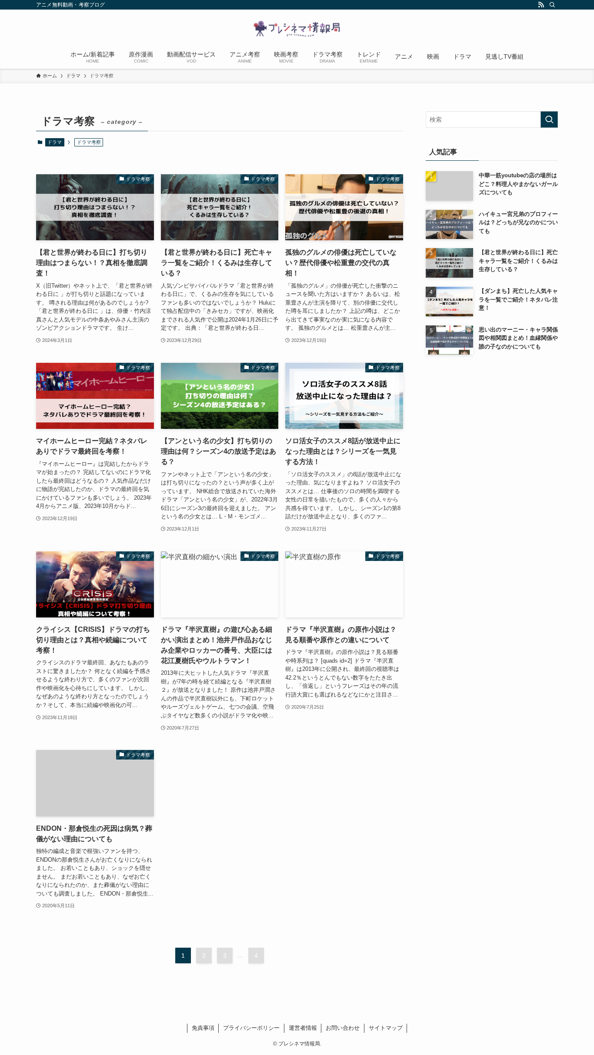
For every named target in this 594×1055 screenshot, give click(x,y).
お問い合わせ (343, 1028)
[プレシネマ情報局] (297, 28)
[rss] (541, 5)
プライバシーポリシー (251, 1028)
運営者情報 (303, 1028)
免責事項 (203, 1028)
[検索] (552, 5)
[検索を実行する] (549, 119)
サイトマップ (386, 1028)
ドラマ (54, 142)
